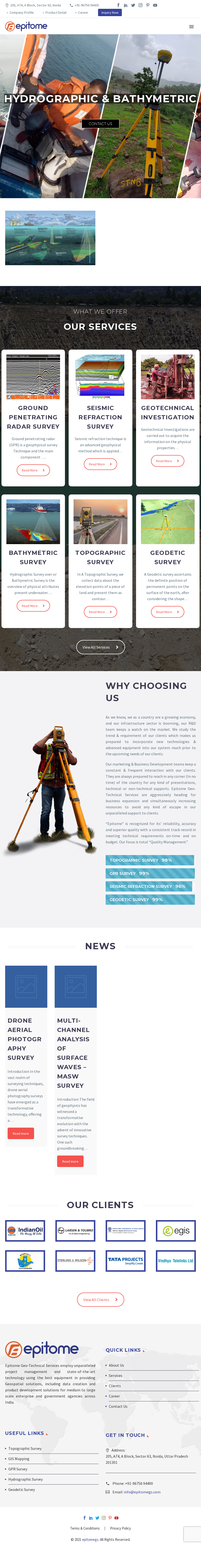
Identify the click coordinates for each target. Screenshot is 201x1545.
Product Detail (56, 12)
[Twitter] (133, 5)
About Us (116, 1365)
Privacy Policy (120, 1528)
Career (83, 12)
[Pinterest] (147, 5)
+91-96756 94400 (87, 5)
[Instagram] (140, 5)
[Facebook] (118, 5)
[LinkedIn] (125, 5)
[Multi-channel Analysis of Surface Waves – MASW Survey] (76, 987)
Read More (30, 470)
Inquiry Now (109, 12)
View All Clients (96, 1299)
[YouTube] (155, 5)
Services (115, 1375)
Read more (21, 1133)
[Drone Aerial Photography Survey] (26, 987)
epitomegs (90, 1539)
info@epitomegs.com (142, 1491)
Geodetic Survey (21, 1489)
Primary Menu (191, 26)
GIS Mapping (18, 1458)
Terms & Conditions (85, 1528)
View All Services (96, 647)
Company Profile (22, 12)
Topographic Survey (24, 1448)
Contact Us (100, 124)
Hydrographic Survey (25, 1479)
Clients (115, 1385)
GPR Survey (17, 1468)
